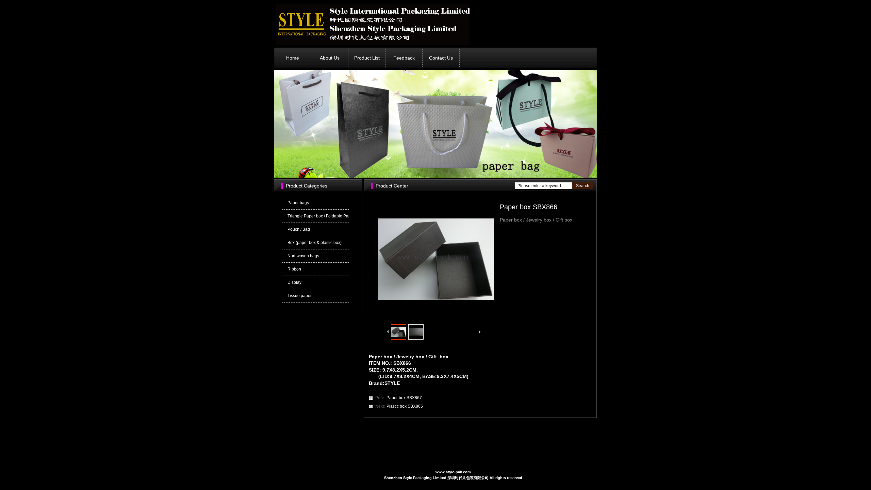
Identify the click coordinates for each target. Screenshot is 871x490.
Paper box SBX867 (398, 397)
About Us (330, 58)
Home (292, 58)
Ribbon (294, 269)
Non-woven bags (303, 256)
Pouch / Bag (298, 229)
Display (294, 282)
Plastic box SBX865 (399, 406)
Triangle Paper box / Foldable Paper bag (318, 216)
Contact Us (441, 58)
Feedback (404, 58)
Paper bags (298, 202)
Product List (367, 58)
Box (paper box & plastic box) (314, 242)
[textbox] (543, 185)
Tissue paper (299, 295)
